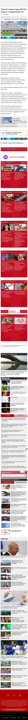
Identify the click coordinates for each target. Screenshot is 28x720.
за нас (18, 717)
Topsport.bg (20, 712)
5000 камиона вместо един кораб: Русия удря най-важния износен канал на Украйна (19, 500)
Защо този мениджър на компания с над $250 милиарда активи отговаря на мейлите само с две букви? (13, 441)
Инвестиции (7, 19)
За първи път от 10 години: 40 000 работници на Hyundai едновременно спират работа (7, 176)
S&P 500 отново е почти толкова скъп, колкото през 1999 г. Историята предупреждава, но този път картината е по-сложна (20, 206)
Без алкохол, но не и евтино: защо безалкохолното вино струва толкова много (18, 619)
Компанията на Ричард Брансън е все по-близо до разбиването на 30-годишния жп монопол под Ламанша (18, 518)
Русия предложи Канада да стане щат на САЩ (13, 557)
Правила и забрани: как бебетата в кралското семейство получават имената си (19, 382)
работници (5, 143)
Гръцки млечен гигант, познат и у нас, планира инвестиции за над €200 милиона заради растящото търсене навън (19, 511)
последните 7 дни (7, 482)
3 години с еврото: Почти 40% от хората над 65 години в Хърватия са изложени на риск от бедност (14, 467)
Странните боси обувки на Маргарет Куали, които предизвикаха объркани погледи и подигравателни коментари (7, 236)
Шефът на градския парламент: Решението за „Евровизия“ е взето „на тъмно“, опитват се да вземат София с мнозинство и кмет (7, 266)
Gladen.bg (3, 715)
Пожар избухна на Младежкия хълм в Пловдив (17, 562)
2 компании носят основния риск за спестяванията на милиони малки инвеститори (13, 446)
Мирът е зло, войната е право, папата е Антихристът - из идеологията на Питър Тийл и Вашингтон (19, 265)
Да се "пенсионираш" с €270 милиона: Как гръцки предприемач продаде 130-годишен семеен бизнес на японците (7, 207)
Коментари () (23, 19)
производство (13, 142)
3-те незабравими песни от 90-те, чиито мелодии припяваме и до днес (19, 393)
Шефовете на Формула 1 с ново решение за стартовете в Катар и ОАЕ (18, 684)
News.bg (2, 712)
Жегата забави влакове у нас (18, 568)
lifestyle (5, 378)
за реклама (12, 717)
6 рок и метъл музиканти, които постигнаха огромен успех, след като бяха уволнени (19, 626)
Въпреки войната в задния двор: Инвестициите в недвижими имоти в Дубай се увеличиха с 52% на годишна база (13, 456)
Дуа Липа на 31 (14, 397)
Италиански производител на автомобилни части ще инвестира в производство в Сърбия (20, 176)
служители (10, 143)
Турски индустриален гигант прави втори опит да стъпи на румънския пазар (13, 462)
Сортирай (11, 311)
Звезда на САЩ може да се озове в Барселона (19, 669)
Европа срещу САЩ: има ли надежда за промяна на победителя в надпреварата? (7, 294)
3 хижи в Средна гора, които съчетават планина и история (19, 612)
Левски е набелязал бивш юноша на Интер (19, 676)
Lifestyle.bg (14, 712)
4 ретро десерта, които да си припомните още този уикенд (19, 327)
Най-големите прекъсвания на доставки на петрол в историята (13, 435)
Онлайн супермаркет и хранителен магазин (16, 531)
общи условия (5, 717)
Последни (7, 415)
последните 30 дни (20, 482)
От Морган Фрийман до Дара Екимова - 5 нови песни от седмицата (18, 404)
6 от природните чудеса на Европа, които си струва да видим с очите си (17, 387)
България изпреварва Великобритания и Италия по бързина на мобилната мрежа (18, 525)
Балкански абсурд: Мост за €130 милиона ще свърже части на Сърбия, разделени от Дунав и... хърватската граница (14, 372)
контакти (24, 717)
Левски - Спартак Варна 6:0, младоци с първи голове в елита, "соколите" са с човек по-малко (14, 657)
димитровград (6, 142)
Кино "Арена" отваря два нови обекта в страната (18, 505)
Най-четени (20, 415)
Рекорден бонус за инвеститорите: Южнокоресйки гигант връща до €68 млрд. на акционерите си (13, 451)
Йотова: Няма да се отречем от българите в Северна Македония (18, 584)
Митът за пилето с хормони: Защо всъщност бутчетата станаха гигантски (7, 328)
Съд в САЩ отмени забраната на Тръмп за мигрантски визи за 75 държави (18, 577)
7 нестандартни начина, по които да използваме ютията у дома (12, 607)
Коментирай (24, 311)
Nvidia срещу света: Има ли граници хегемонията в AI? (20, 293)
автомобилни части (20, 143)
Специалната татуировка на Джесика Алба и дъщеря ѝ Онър (19, 633)
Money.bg (8, 712)
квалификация (19, 142)
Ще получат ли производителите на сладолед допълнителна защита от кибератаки (12, 431)
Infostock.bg (9, 715)
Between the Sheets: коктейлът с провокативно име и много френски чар (18, 410)
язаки (14, 143)
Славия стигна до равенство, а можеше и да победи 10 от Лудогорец (19, 663)
